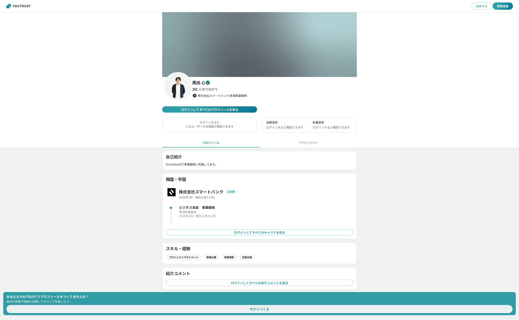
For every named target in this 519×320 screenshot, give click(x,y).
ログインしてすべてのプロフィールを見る (209, 109)
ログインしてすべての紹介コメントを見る (259, 283)
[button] (259, 44)
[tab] (211, 142)
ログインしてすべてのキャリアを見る (259, 232)
